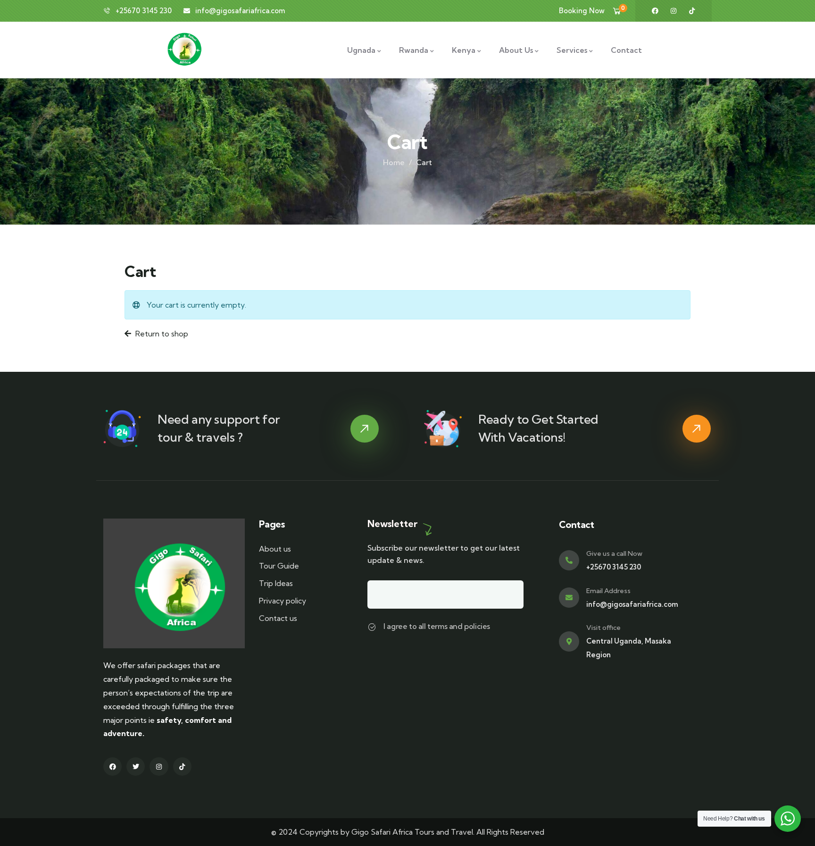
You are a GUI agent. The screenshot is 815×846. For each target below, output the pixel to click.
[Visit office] (569, 641)
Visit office (603, 627)
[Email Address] (569, 597)
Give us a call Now (614, 553)
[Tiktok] (692, 11)
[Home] (174, 583)
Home (394, 162)
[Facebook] (655, 11)
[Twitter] (135, 766)
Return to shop (160, 333)
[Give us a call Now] (569, 560)
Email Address (608, 590)
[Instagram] (673, 11)
